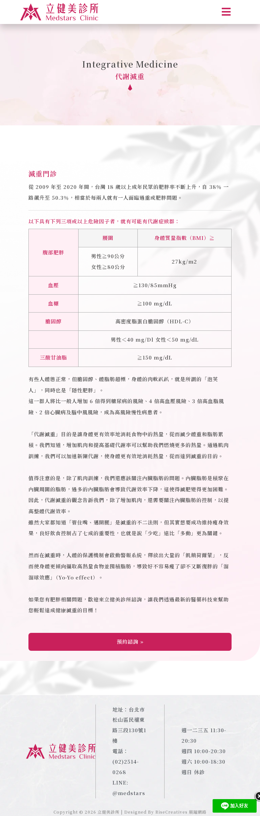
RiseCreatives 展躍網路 (181, 812)
